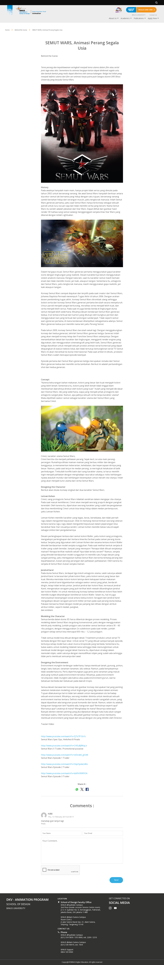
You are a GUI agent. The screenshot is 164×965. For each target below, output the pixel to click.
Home (7, 30)
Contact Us (153, 15)
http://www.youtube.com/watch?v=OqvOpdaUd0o (64, 764)
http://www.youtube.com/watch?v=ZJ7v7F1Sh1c (63, 736)
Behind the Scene (21, 30)
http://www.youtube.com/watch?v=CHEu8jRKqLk (64, 745)
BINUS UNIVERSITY (138, 15)
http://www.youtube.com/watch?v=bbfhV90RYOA (64, 773)
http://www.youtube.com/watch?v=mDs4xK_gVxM (64, 754)
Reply (43, 823)
